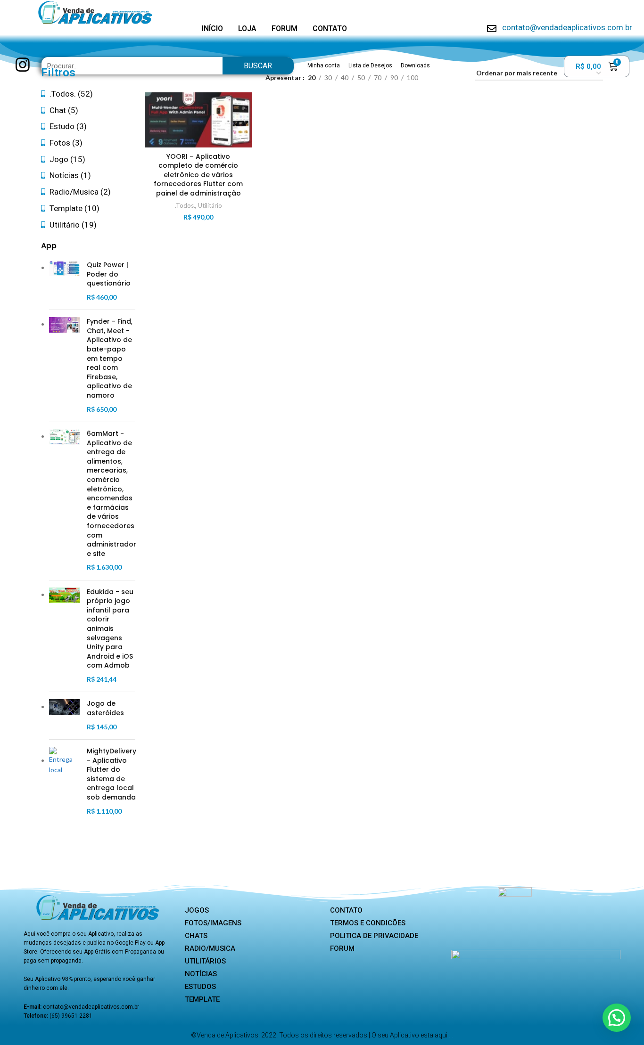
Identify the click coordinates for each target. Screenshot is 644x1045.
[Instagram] (22, 64)
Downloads (415, 65)
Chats (196, 935)
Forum (342, 948)
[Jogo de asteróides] (64, 715)
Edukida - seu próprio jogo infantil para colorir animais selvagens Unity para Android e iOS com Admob (110, 629)
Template (202, 999)
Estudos (200, 986)
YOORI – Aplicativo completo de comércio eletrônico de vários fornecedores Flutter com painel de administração (198, 175)
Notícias (201, 974)
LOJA (247, 28)
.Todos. (185, 205)
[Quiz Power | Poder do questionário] (64, 281)
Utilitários (205, 961)
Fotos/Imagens (213, 923)
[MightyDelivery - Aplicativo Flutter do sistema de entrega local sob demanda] (64, 781)
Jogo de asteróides (105, 708)
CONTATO (330, 28)
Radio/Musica (210, 948)
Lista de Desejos (370, 65)
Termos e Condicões (367, 923)
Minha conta (323, 65)
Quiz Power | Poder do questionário (109, 274)
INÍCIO (212, 28)
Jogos (197, 910)
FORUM (284, 28)
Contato (346, 910)
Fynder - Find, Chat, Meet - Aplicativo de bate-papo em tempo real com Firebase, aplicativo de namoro (109, 358)
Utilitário (210, 205)
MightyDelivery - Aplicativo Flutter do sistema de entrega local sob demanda (111, 774)
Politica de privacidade (374, 935)
